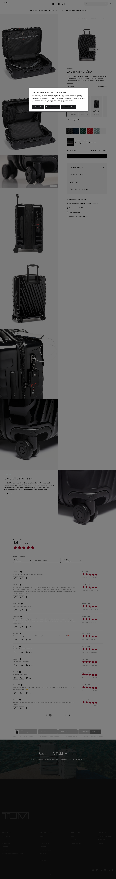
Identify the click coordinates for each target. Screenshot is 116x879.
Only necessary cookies (52, 106)
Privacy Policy (50, 101)
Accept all (38, 106)
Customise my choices (68, 106)
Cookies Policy (62, 101)
